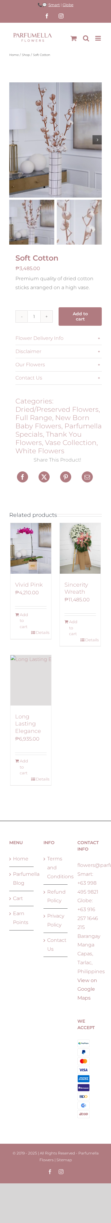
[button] (58, 338)
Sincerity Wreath (76, 588)
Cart (18, 898)
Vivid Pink (29, 584)
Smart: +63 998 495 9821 (87, 883)
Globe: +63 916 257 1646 (87, 909)
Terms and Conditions (56, 867)
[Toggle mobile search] (86, 38)
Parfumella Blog (22, 878)
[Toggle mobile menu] (98, 38)
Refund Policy (56, 896)
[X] (44, 477)
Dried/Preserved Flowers (57, 409)
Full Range (33, 418)
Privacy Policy (55, 920)
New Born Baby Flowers (52, 422)
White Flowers (39, 451)
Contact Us (56, 944)
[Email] (87, 477)
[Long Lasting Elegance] (30, 680)
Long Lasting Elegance (28, 723)
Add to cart (80, 316)
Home (20, 859)
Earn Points (20, 917)
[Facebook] (22, 477)
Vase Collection (71, 442)
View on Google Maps (87, 989)
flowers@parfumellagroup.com (89, 865)
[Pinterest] (66, 477)
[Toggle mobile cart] (74, 38)
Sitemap (64, 1160)
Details (41, 632)
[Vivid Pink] (30, 548)
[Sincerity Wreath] (80, 548)
